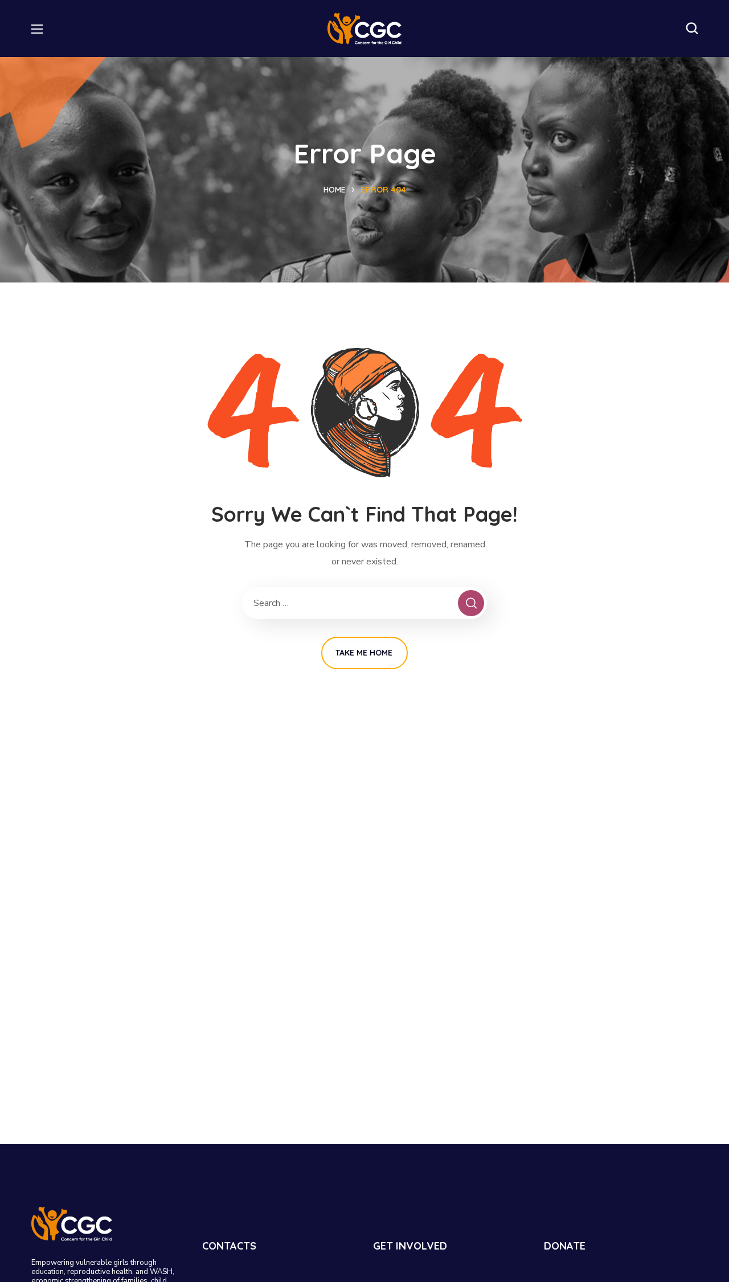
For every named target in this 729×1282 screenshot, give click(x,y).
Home (334, 190)
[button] (692, 28)
